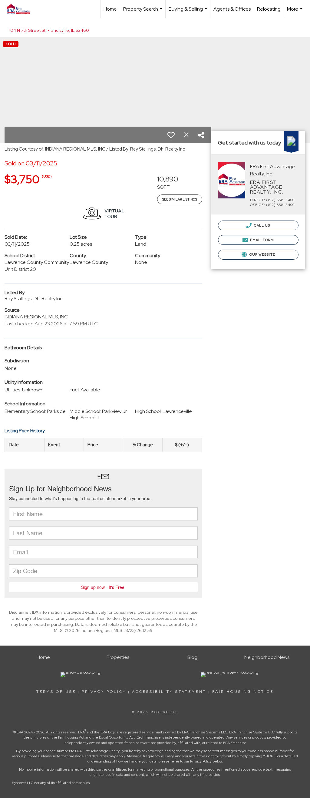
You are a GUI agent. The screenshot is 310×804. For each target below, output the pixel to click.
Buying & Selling (189, 12)
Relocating (269, 9)
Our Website (262, 254)
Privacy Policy (104, 691)
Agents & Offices (232, 9)
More (295, 12)
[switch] (171, 135)
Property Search (143, 12)
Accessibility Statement (169, 691)
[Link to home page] (21, 9)
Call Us (261, 225)
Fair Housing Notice (243, 691)
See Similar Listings (179, 199)
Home (110, 9)
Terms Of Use (56, 691)
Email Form (261, 240)
